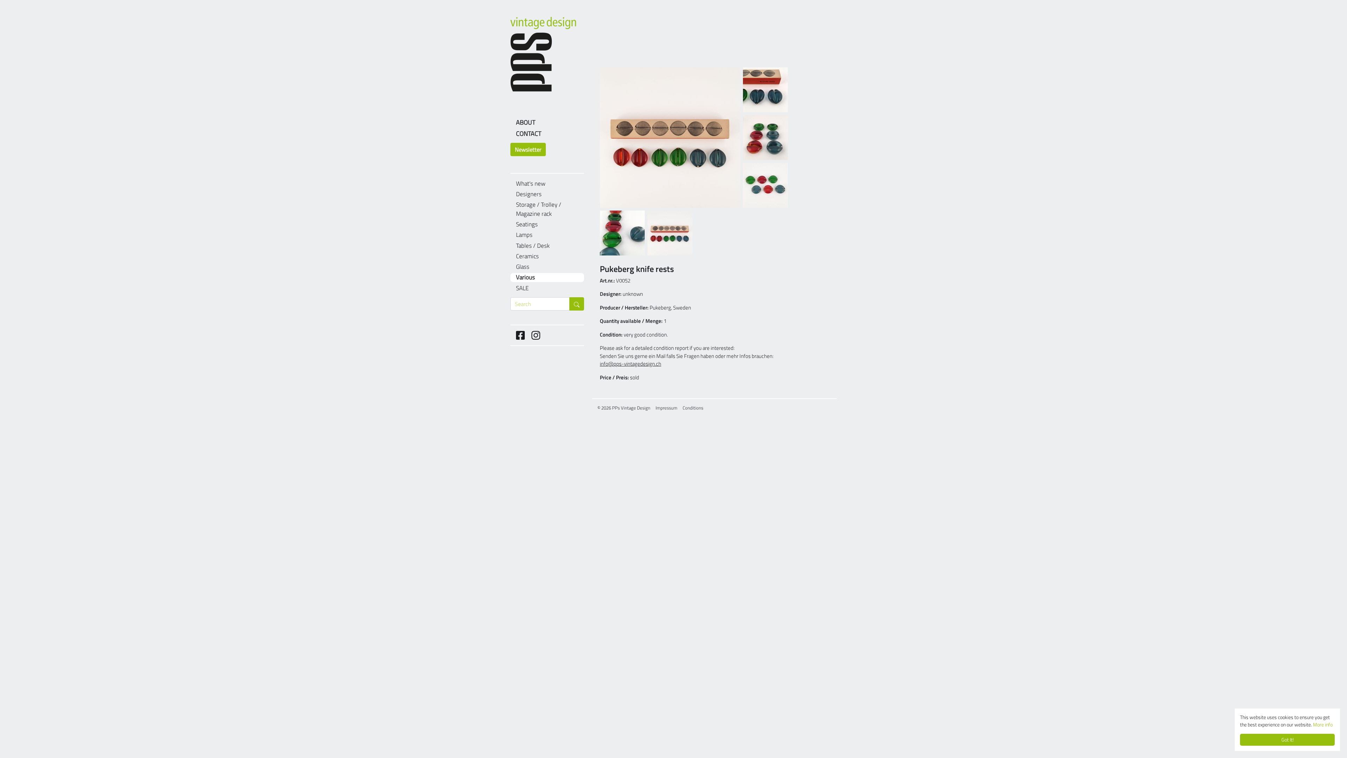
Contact (528, 133)
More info (1323, 724)
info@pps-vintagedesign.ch (630, 364)
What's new (530, 183)
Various (525, 277)
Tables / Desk (533, 245)
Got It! (1287, 739)
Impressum (666, 407)
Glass (522, 266)
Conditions (693, 407)
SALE (522, 288)
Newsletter (528, 149)
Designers (529, 194)
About (525, 122)
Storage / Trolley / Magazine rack (538, 209)
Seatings (527, 224)
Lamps (524, 235)
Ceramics (527, 256)
